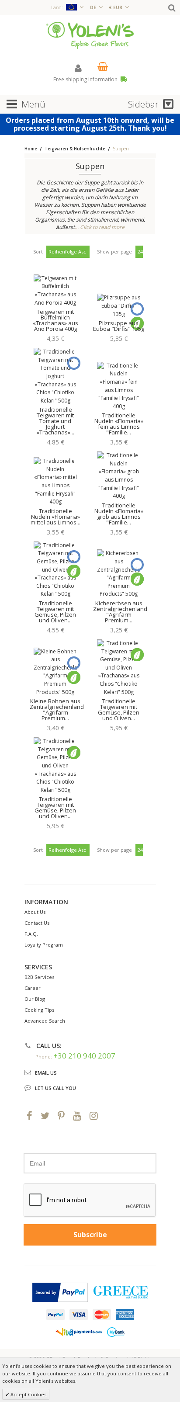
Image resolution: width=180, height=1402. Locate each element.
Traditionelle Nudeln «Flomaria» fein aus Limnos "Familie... (118, 423)
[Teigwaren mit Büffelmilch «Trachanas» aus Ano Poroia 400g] (55, 290)
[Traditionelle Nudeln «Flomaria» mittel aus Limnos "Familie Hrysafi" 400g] (55, 481)
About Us (34, 912)
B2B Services (39, 977)
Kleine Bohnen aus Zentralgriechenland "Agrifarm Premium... (57, 709)
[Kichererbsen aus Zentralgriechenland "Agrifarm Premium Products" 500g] (119, 573)
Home (30, 149)
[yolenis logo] (90, 34)
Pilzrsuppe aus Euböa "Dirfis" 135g (118, 326)
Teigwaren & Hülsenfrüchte (76, 149)
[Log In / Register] (78, 68)
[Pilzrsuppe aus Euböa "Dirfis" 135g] (119, 306)
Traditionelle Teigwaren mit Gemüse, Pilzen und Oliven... (55, 611)
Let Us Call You (55, 1088)
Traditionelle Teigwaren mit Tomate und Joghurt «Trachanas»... (55, 421)
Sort (38, 251)
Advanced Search (44, 1020)
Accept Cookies (27, 1394)
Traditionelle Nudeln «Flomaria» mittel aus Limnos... (55, 516)
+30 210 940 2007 (84, 1056)
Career (32, 988)
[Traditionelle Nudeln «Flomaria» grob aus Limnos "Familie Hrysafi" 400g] (119, 475)
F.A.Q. (31, 933)
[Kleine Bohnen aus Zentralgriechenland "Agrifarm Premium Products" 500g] (55, 672)
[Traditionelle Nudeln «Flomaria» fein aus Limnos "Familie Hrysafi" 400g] (119, 386)
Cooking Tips (39, 1009)
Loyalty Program (43, 944)
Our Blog (34, 999)
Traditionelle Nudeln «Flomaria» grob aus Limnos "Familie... (118, 513)
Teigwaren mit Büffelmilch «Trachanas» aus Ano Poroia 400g (55, 320)
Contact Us (36, 923)
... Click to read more (100, 227)
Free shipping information (86, 79)
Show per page (114, 251)
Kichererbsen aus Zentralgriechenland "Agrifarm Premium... (120, 611)
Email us (46, 1072)
